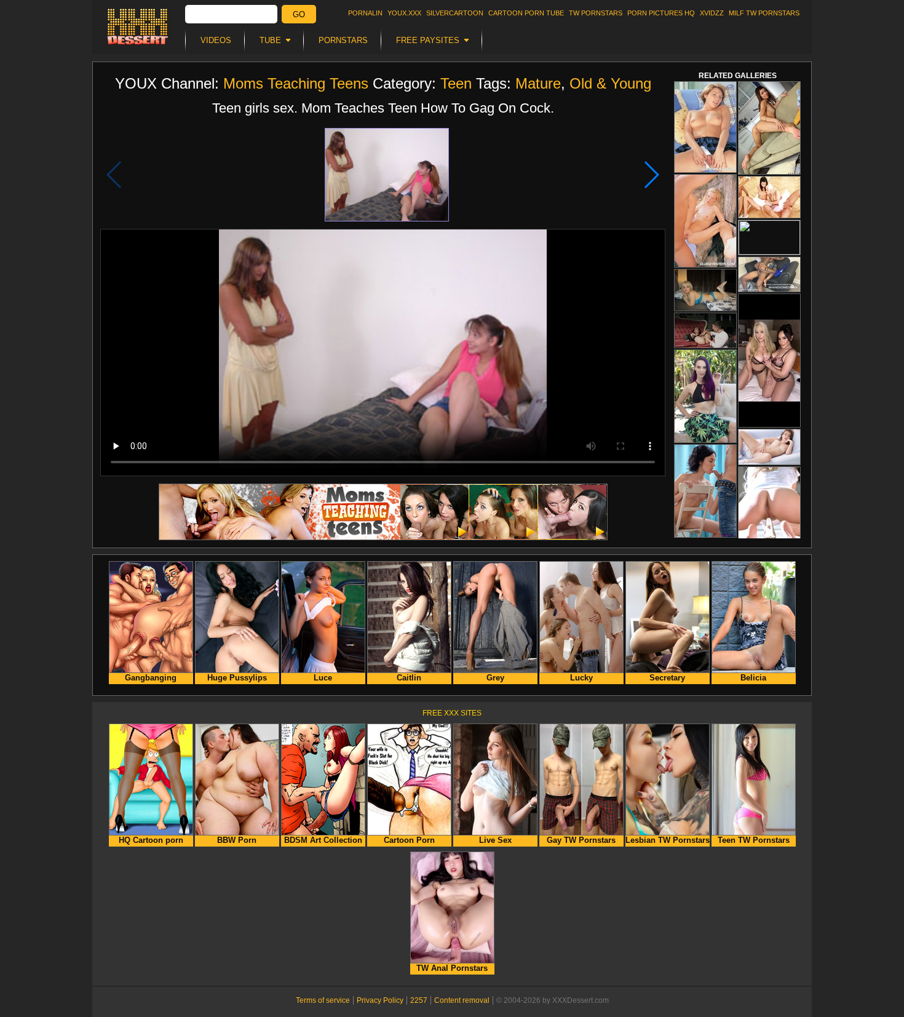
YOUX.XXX (404, 13)
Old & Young (610, 83)
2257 (418, 1000)
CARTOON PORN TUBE (526, 13)
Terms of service (323, 1000)
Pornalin (365, 13)
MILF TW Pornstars (764, 13)
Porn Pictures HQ (661, 13)
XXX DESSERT (138, 26)
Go (299, 14)
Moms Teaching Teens (295, 83)
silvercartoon (454, 13)
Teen (456, 83)
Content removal (462, 1000)
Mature (538, 83)
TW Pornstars (595, 13)
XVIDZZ (712, 13)
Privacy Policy (380, 1000)
